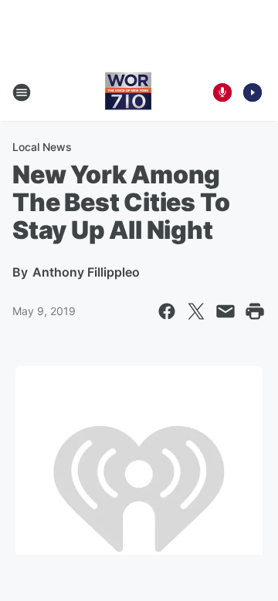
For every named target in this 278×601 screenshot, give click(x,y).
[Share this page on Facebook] (167, 311)
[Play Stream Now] (252, 92)
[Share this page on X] (196, 311)
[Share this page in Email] (225, 311)
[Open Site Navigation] (21, 92)
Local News (42, 146)
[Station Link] (128, 92)
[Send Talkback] (222, 92)
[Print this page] (255, 311)
